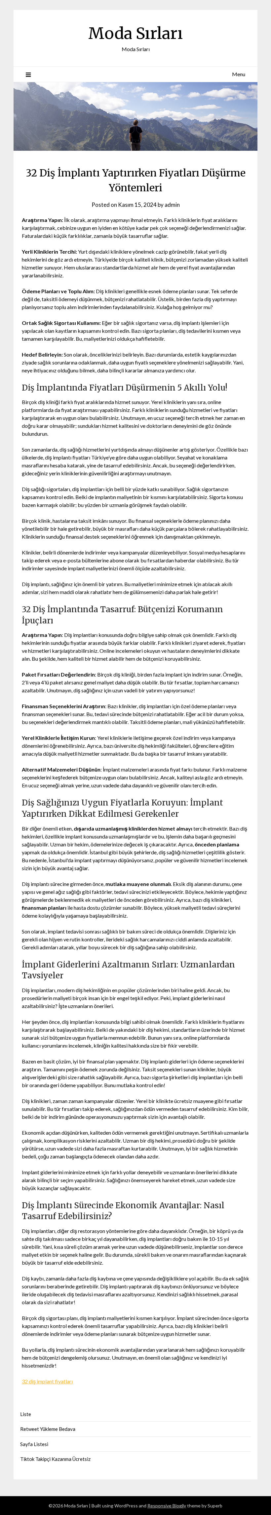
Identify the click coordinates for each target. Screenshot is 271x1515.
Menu (238, 74)
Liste (25, 1414)
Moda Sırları (135, 33)
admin (172, 204)
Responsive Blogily (166, 1505)
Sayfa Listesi (34, 1444)
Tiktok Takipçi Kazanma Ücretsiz (55, 1459)
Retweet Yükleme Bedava (47, 1429)
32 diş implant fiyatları (47, 1381)
